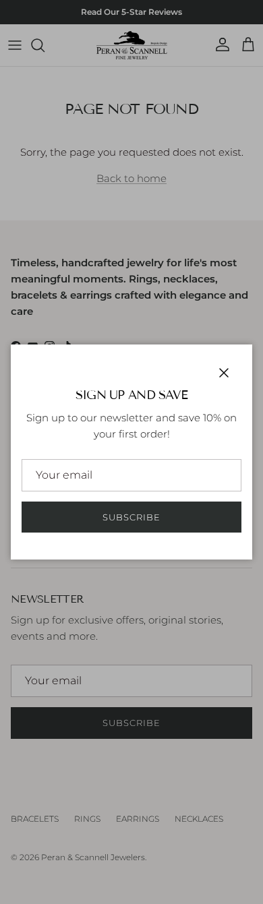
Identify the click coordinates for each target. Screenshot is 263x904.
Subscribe (131, 517)
